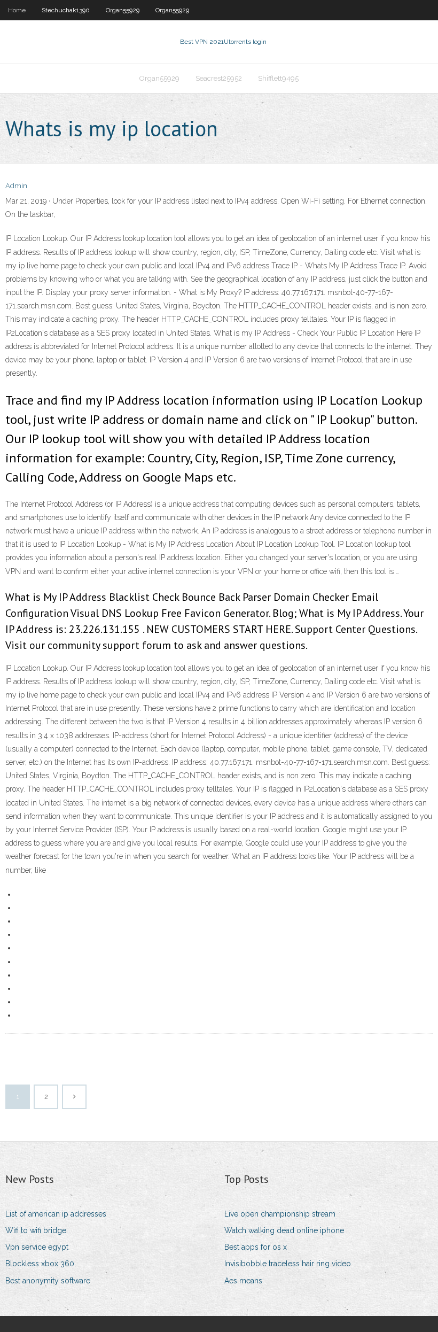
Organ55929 (122, 10)
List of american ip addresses (55, 1214)
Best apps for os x (255, 1247)
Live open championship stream (279, 1214)
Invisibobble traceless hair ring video (287, 1263)
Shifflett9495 (278, 78)
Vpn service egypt (36, 1247)
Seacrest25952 (218, 78)
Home (17, 10)
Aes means (243, 1280)
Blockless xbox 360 (39, 1263)
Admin (16, 186)
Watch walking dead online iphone (284, 1230)
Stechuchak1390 (66, 10)
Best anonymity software (47, 1280)
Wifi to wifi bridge (35, 1230)
